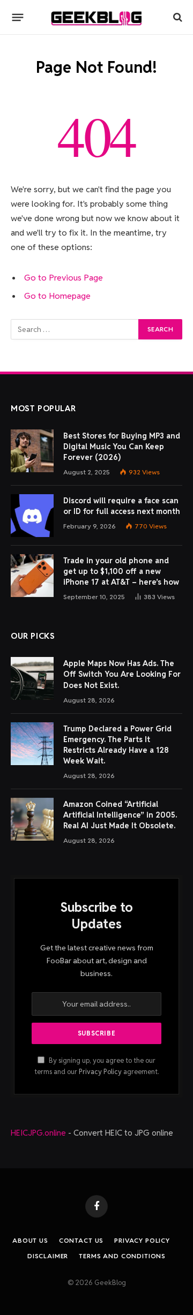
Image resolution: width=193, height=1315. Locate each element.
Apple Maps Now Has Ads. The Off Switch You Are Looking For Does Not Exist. (122, 674)
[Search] (176, 17)
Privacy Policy (100, 1071)
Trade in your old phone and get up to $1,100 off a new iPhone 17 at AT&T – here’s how (121, 571)
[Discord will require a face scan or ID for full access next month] (32, 515)
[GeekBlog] (96, 17)
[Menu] (18, 17)
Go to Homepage (57, 295)
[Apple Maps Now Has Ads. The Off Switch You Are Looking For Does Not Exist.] (32, 678)
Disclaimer (47, 1256)
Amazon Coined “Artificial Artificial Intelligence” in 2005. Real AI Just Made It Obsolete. (120, 814)
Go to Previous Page (63, 277)
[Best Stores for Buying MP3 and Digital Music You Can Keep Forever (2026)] (32, 450)
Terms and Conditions (122, 1256)
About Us (30, 1240)
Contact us (81, 1240)
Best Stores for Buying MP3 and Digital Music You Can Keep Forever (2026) (121, 446)
